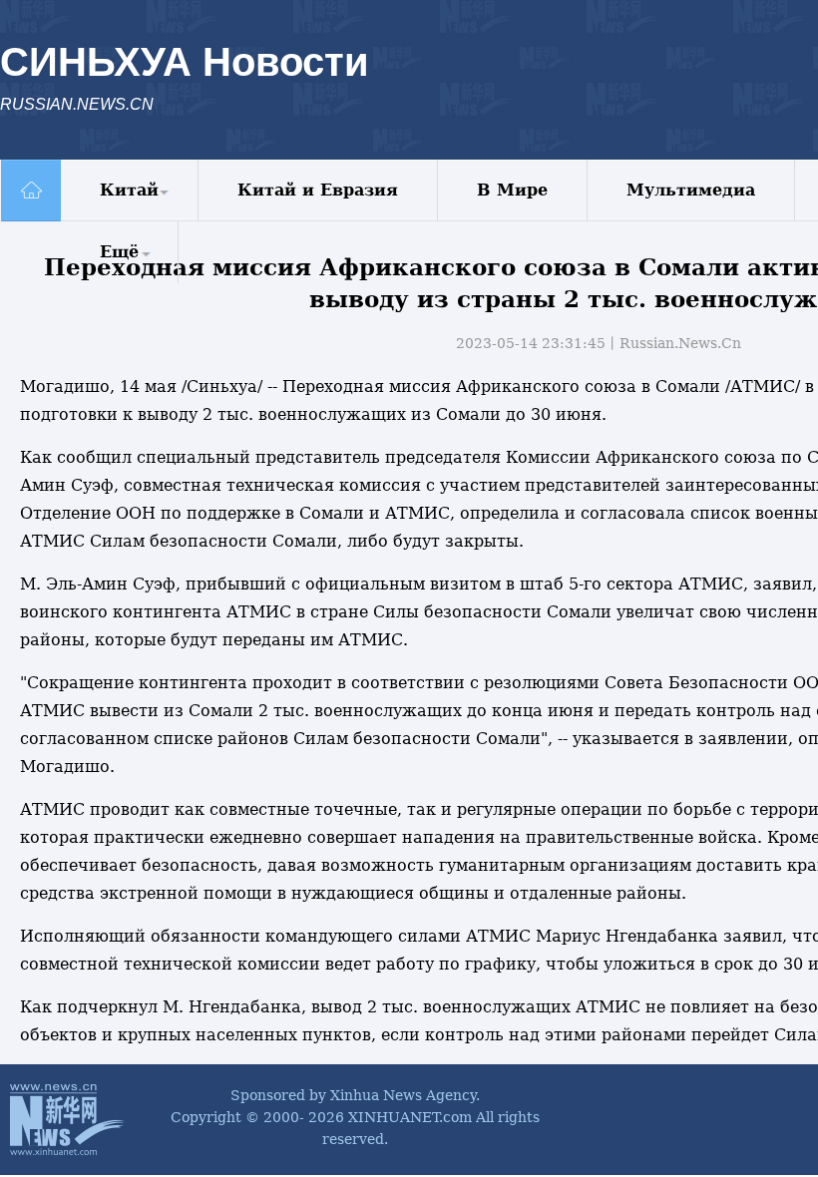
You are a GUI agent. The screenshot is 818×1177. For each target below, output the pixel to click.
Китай (129, 190)
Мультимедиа (690, 190)
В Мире (512, 190)
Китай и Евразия (317, 190)
